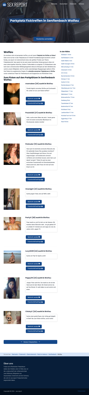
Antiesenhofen (67, 97)
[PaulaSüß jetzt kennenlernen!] (12, 118)
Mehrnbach (66, 94)
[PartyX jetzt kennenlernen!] (12, 223)
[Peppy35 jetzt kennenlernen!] (12, 288)
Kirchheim (65, 109)
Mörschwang (67, 67)
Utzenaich (66, 70)
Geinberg (65, 100)
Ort (64, 73)
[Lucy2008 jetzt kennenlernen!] (12, 257)
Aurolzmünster (67, 76)
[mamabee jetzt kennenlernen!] (12, 93)
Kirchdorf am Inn (68, 115)
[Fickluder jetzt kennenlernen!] (12, 154)
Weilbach (66, 54)
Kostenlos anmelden (44, 39)
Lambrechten (67, 112)
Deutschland (63, 4)
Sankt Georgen (67, 64)
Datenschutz (81, 391)
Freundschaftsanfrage (34, 103)
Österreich (73, 4)
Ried (64, 121)
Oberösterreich (31, 354)
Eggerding (66, 118)
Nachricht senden (33, 98)
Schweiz (81, 4)
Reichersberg (67, 85)
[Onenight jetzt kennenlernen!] (12, 199)
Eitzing (65, 79)
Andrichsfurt (67, 106)
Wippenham (67, 91)
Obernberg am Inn (68, 88)
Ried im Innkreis (42, 354)
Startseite (54, 4)
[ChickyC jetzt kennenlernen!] (12, 317)
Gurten (65, 82)
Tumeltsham (67, 103)
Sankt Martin (66, 61)
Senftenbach (67, 58)
